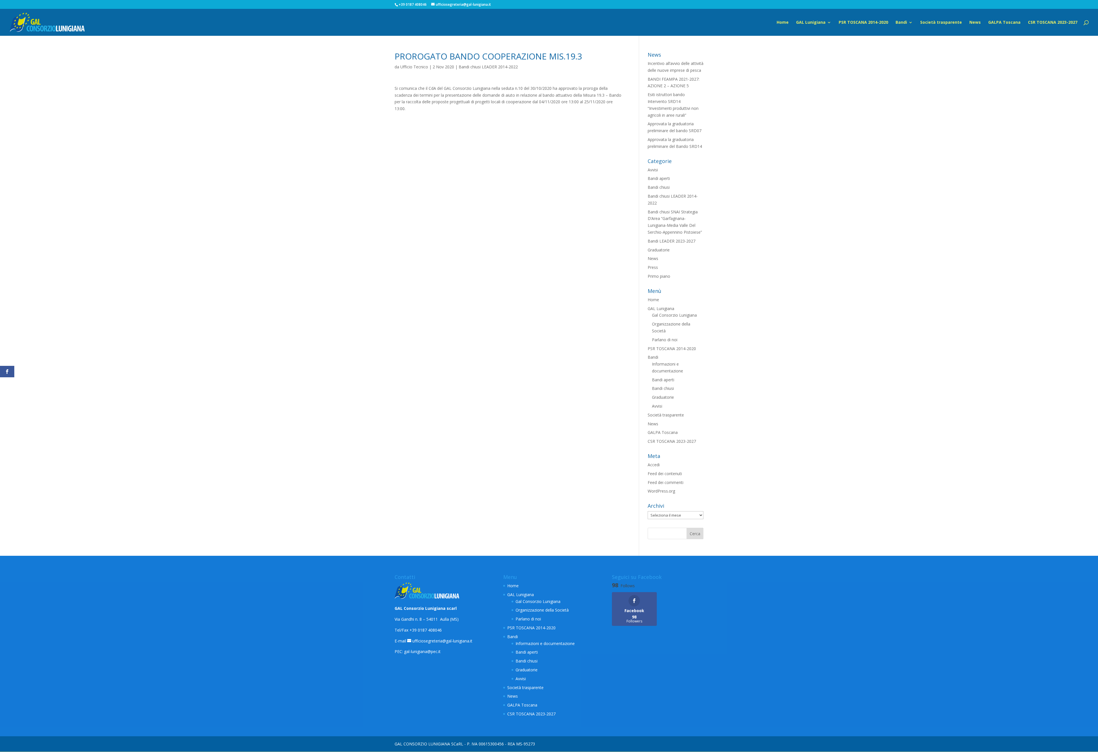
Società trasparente (941, 22)
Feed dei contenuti (665, 473)
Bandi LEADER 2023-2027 (671, 241)
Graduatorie (659, 250)
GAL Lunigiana (811, 22)
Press (653, 267)
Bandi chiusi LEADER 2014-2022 (488, 67)
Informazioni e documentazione (545, 643)
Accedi (654, 464)
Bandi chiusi (659, 187)
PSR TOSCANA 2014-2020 (863, 22)
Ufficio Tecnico (414, 67)
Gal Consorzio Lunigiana (674, 315)
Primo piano (659, 276)
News (975, 22)
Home (783, 22)
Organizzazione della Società (542, 610)
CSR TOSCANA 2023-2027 (1052, 22)
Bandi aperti (659, 178)
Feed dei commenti (665, 482)
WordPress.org (661, 491)
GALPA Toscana (1004, 22)
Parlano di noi (664, 339)
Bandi (901, 22)
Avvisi (653, 169)
